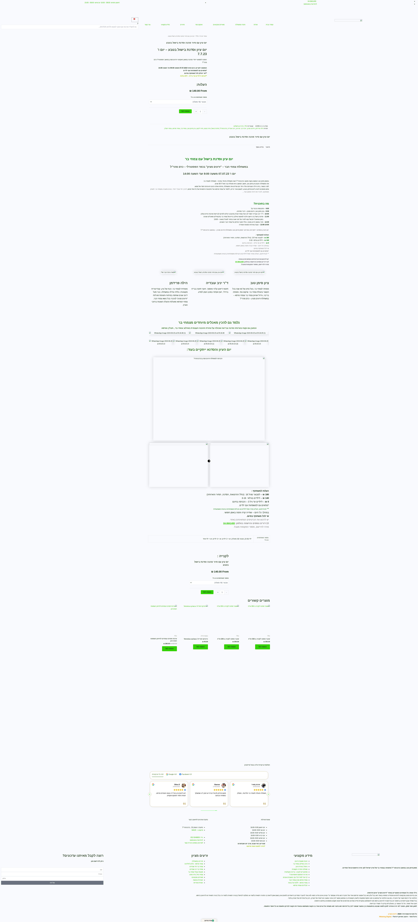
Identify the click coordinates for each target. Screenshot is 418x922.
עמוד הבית (269, 25)
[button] (69, 23)
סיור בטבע (207, 128)
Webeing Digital (385, 917)
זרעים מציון (251, 128)
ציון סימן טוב (191, 128)
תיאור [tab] (268, 147)
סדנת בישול (215, 128)
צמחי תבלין (168, 128)
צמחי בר (183, 128)
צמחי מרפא (176, 128)
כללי (197, 36)
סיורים (182, 25)
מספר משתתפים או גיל (199, 97)
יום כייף (243, 128)
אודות (256, 25)
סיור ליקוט (199, 128)
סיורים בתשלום (239, 126)
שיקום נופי (198, 25)
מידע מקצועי (165, 25)
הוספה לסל (185, 111)
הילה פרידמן (259, 128)
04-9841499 (239, 262)
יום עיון (238, 128)
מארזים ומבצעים (218, 25)
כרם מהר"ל (223, 128)
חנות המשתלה (240, 25)
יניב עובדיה (231, 128)
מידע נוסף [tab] (260, 147)
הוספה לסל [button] (262, 647)
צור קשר (147, 25)
